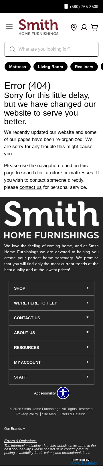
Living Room (50, 66)
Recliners (84, 66)
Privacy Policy (27, 414)
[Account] (84, 27)
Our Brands (14, 429)
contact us (30, 187)
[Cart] (94, 27)
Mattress (17, 66)
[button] (9, 27)
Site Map (49, 414)
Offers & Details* (72, 414)
